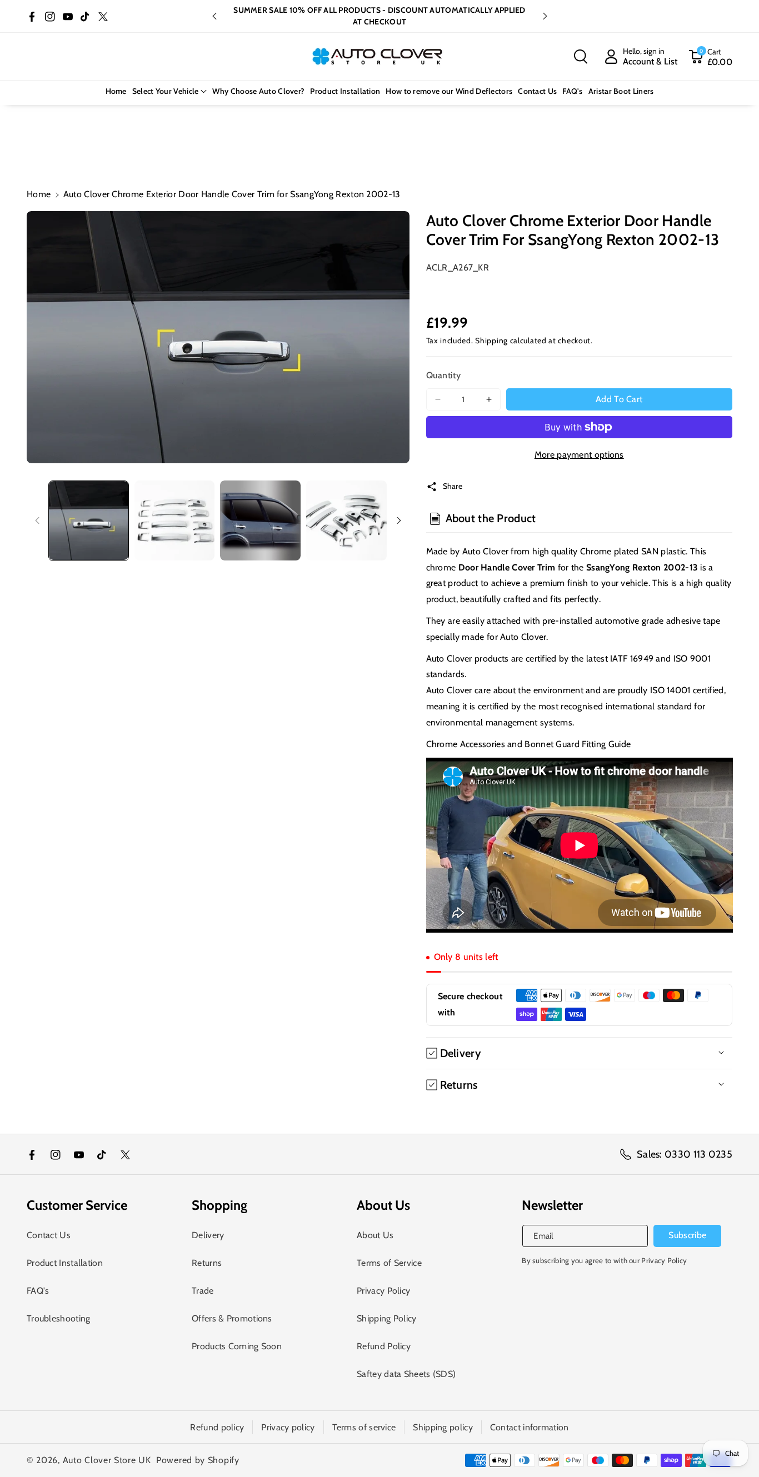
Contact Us (49, 1235)
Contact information (529, 1427)
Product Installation (65, 1263)
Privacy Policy (383, 1290)
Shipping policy (443, 1427)
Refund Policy (384, 1346)
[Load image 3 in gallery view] (260, 520)
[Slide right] (399, 520)
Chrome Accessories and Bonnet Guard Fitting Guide (528, 744)
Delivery (208, 1235)
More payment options (579, 454)
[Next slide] (545, 16)
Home (39, 194)
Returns (207, 1263)
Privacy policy (287, 1427)
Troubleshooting (59, 1318)
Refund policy (217, 1427)
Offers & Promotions (232, 1318)
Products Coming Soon (237, 1346)
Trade (203, 1290)
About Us (375, 1235)
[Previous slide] (214, 16)
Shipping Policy (387, 1318)
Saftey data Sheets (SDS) (406, 1374)
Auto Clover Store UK (107, 1460)
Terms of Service (389, 1263)
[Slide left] (37, 520)
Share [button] (453, 486)
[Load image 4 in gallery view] (346, 520)
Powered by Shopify (197, 1460)
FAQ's (38, 1290)
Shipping (491, 341)
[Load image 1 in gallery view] (88, 520)
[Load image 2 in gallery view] (174, 520)
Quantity (443, 375)
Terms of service (364, 1427)
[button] (580, 56)
